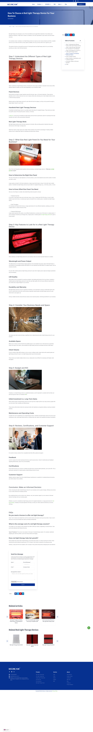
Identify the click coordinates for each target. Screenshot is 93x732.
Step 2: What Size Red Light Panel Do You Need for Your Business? (73, 48)
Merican (11, 115)
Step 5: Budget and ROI (71, 56)
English (7, 729)
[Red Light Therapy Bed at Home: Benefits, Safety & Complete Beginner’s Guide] (48, 614)
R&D (54, 4)
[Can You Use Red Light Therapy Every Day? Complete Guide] (16, 614)
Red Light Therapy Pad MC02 (32, 644)
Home (33, 4)
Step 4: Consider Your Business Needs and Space (72, 54)
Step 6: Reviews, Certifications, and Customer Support (73, 59)
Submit (22, 584)
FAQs (67, 64)
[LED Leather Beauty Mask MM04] (48, 639)
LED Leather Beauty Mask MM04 (48, 644)
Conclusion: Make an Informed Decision (72, 62)
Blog (66, 4)
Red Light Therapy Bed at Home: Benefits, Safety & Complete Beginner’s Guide (48, 621)
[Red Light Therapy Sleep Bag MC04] (16, 639)
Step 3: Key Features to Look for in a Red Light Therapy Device (73, 51)
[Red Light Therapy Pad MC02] (32, 639)
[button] (15, 593)
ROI (26, 394)
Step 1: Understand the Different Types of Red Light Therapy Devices (73, 45)
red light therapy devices (46, 214)
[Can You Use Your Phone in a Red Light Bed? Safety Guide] (32, 614)
